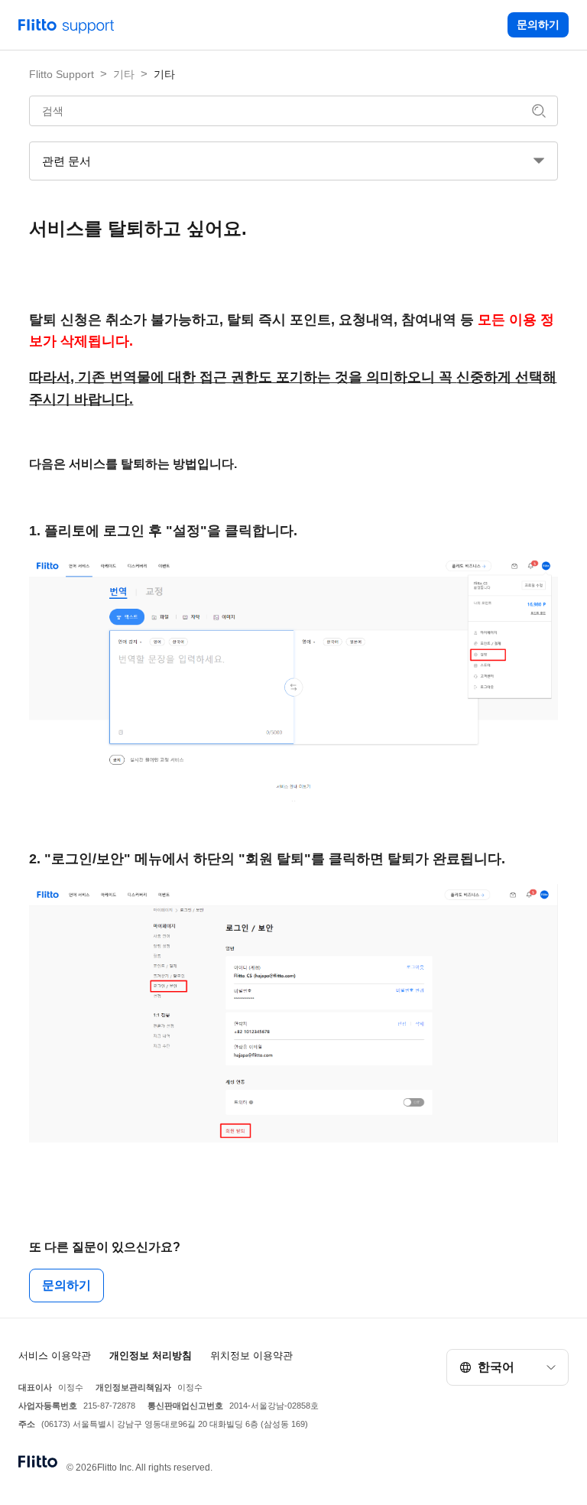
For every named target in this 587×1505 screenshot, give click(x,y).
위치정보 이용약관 (251, 1355)
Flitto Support (61, 74)
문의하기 (538, 24)
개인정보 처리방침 (150, 1355)
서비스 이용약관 (54, 1355)
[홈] (66, 23)
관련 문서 (66, 160)
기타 (124, 74)
